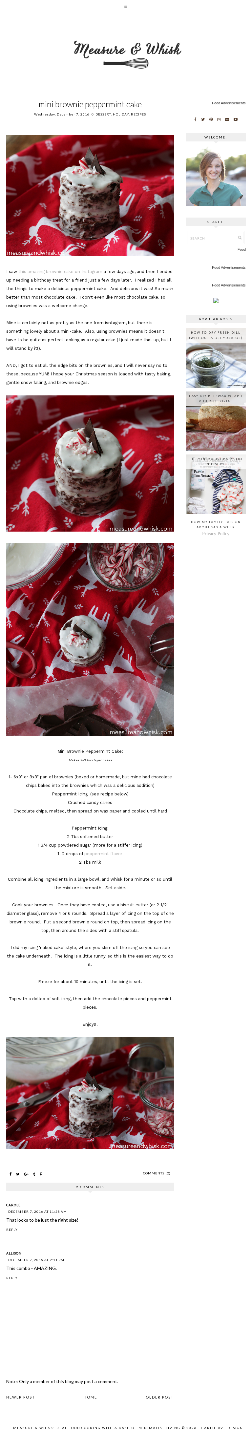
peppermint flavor (103, 853)
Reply (12, 1230)
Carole (13, 1205)
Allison (14, 1253)
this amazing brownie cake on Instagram (60, 271)
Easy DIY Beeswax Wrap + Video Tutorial (216, 398)
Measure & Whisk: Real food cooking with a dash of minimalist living (96, 1428)
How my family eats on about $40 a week (216, 524)
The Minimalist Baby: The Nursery (215, 461)
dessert (103, 114)
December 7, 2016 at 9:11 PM (36, 1260)
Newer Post (20, 1397)
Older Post (160, 1397)
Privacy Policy (215, 533)
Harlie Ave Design (222, 1428)
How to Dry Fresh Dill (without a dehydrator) (216, 335)
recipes (138, 114)
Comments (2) (157, 1173)
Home (90, 1397)
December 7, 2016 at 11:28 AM (37, 1211)
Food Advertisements (229, 103)
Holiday (121, 114)
